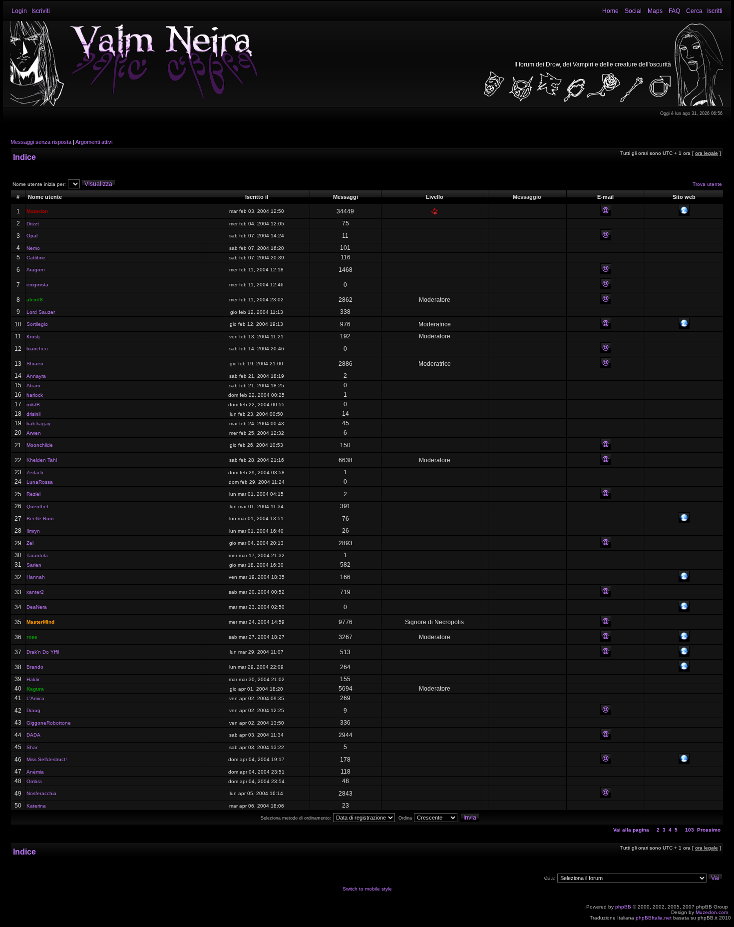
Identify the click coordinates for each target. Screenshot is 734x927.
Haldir (32, 679)
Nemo (33, 248)
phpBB (623, 907)
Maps (655, 10)
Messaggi (345, 197)
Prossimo (709, 830)
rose (31, 637)
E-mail (605, 197)
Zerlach (34, 472)
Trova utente (707, 184)
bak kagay (38, 423)
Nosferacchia (41, 793)
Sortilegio (37, 324)
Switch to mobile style (367, 889)
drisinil (33, 414)
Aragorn (35, 269)
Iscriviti (40, 10)
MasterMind (40, 622)
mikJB (33, 404)
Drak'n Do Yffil (42, 652)
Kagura (35, 689)
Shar (31, 747)
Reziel (33, 494)
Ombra (34, 781)
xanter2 (35, 592)
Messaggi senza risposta (40, 142)
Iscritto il (256, 197)
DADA (33, 735)
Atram (33, 385)
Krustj (32, 336)
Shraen (34, 363)
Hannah (35, 577)
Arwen (33, 433)
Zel (29, 543)
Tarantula (37, 555)
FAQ (674, 10)
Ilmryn (33, 531)
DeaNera (36, 607)
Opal (31, 235)
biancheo (37, 348)
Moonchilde (39, 445)
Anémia (35, 772)
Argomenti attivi (93, 142)
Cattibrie (35, 257)
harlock (34, 395)
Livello (434, 197)
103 (689, 830)
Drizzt (32, 223)
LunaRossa (39, 482)
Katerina (36, 806)
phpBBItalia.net (654, 918)
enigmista (37, 284)
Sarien (33, 565)
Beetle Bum (39, 518)
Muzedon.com (712, 912)
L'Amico (35, 698)
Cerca (694, 10)
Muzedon (37, 211)
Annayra (36, 376)
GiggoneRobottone (48, 723)
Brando (34, 667)
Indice (24, 157)
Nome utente (45, 197)
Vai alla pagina (631, 830)
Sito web (684, 197)
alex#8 (34, 299)
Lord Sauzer (40, 312)
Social (633, 10)
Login (19, 10)
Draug (33, 710)
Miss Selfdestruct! (46, 759)
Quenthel (37, 506)
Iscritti (715, 10)
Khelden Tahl (41, 460)
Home (610, 10)
